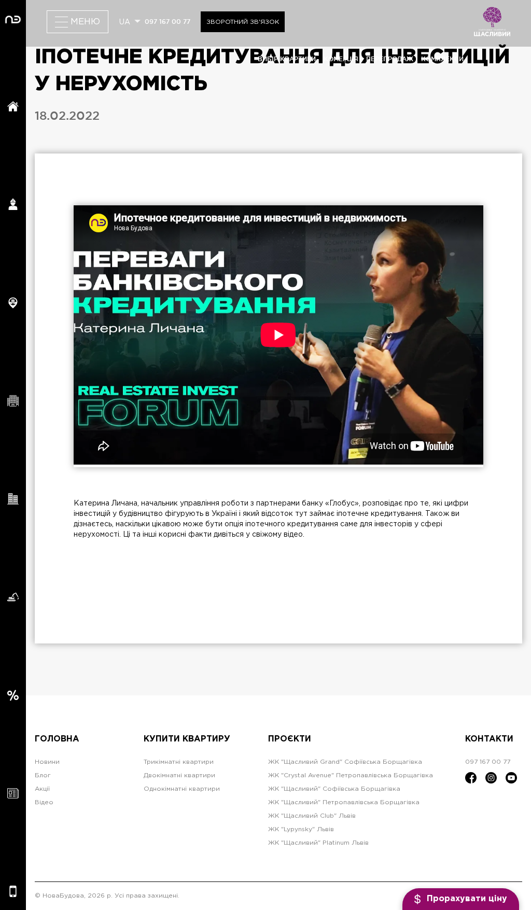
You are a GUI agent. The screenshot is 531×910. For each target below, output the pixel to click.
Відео (44, 802)
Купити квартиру (187, 739)
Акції (42, 789)
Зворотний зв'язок (242, 22)
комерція (341, 58)
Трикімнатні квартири (179, 762)
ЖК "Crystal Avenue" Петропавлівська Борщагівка (350, 775)
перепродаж (389, 58)
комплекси (442, 58)
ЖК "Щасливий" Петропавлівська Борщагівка (344, 802)
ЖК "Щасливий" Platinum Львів (318, 843)
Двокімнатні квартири (179, 775)
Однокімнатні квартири (182, 789)
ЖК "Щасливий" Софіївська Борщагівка (334, 789)
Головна (57, 739)
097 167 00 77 (167, 21)
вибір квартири (287, 58)
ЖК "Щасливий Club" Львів (312, 816)
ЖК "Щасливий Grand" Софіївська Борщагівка (345, 762)
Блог (43, 775)
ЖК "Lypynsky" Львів (301, 829)
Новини (47, 762)
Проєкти (289, 739)
